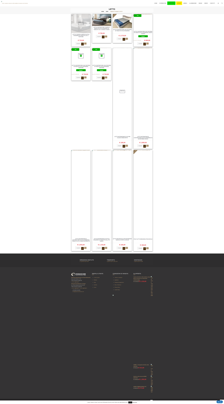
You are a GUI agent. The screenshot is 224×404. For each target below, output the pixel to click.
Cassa (95, 287)
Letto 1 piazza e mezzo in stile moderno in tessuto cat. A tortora (81, 35)
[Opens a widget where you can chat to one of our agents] (219, 402)
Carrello (95, 284)
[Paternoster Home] (14, 3)
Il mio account (97, 277)
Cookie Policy (117, 289)
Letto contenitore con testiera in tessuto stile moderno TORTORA (81, 66)
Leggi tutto (134, 402)
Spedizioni (116, 280)
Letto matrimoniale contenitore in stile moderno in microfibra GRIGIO (143, 137)
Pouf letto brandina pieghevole (143, 239)
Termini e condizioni (118, 277)
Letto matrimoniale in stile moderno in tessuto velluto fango (101, 240)
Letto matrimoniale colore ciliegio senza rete (122, 137)
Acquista (78, 43)
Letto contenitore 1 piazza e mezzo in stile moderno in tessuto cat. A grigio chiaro (102, 28)
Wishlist (95, 280)
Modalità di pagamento (119, 282)
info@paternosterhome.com (78, 291)
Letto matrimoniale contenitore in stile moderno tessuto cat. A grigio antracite (81, 240)
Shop (107, 11)
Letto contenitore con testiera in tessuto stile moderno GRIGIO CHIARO (143, 32)
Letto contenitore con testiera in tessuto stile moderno (122, 30)
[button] (82, 44)
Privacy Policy (117, 287)
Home (102, 11)
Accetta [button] (130, 402)
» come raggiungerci (75, 281)
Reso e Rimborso (118, 284)
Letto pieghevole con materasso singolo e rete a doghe (122, 239)
